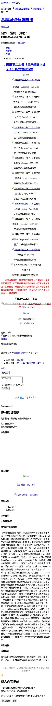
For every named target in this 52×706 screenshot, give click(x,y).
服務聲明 (27, 671)
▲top (3, 368)
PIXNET (12, 668)
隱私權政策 (45, 668)
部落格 (9, 51)
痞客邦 (17, 353)
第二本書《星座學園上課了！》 (31, 363)
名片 (8, 54)
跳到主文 (5, 27)
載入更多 (5, 373)
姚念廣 (4, 339)
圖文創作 (22, 43)
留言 (23, 353)
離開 (14, 701)
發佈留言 (5, 388)
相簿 (8, 48)
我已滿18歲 (6, 701)
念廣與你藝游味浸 (17, 19)
